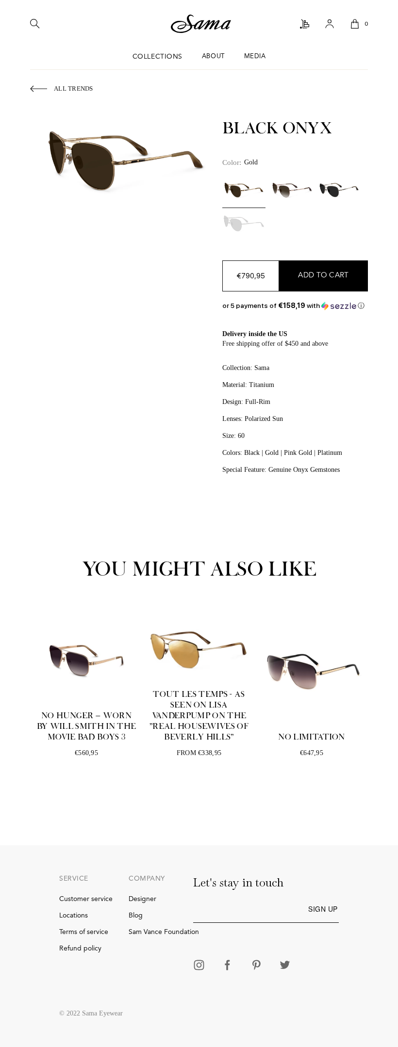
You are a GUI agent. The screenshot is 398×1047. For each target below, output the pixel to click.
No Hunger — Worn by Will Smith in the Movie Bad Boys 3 (86, 726)
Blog (136, 915)
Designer (142, 899)
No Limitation (311, 737)
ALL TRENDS (73, 88)
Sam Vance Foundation (164, 932)
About (213, 56)
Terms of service (83, 932)
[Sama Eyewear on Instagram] (199, 966)
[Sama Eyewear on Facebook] (227, 966)
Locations (73, 915)
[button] (295, 305)
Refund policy (80, 948)
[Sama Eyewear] (201, 24)
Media (255, 56)
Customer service (86, 899)
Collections (157, 56)
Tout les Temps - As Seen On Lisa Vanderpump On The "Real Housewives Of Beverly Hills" (199, 716)
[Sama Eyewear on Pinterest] (256, 966)
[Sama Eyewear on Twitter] (285, 966)
